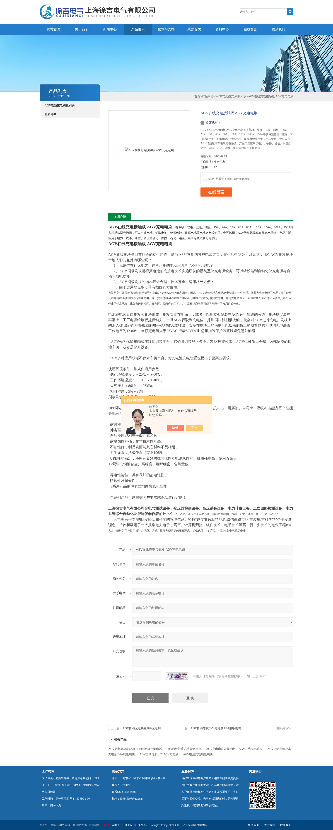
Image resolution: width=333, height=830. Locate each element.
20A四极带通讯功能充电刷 (184, 749)
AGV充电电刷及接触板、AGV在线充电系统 (234, 749)
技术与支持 (166, 29)
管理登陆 (202, 825)
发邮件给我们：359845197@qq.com (228, 178)
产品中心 (208, 96)
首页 (197, 96)
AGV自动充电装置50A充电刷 (142, 728)
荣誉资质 (194, 29)
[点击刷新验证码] (177, 676)
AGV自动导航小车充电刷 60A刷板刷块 (216, 728)
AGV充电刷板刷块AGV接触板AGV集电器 (135, 749)
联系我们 (278, 29)
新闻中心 (110, 29)
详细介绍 (119, 216)
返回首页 (253, 825)
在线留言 (250, 29)
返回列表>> (283, 728)
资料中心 (222, 29)
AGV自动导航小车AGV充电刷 (159, 754)
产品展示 (138, 29)
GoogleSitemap (159, 825)
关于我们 (82, 29)
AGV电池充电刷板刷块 (60, 105)
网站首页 (53, 29)
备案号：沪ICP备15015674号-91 (131, 825)
